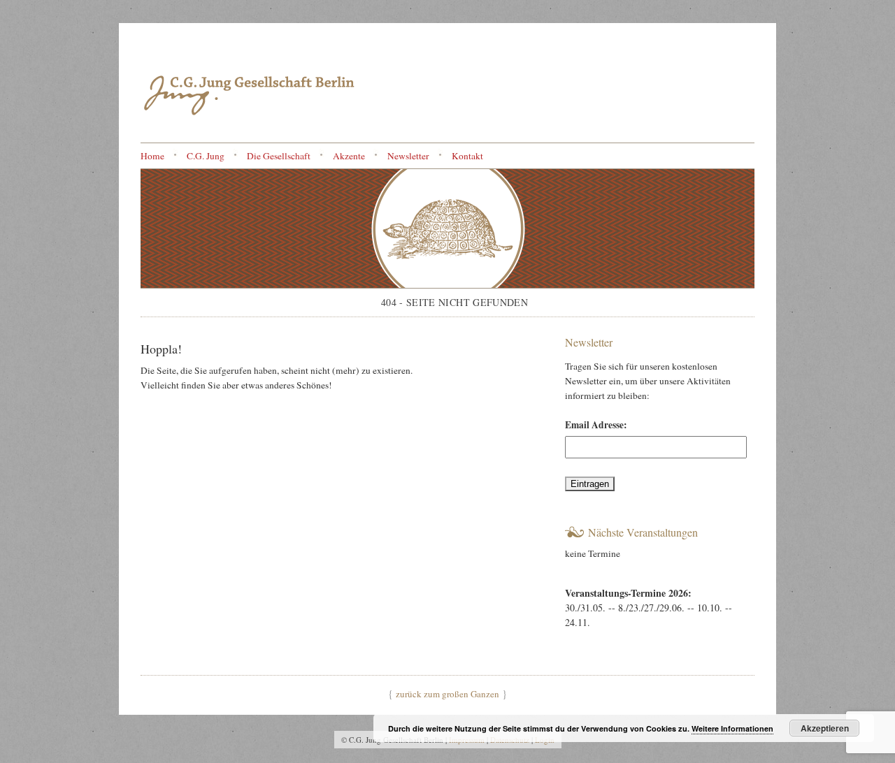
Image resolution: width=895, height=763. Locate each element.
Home (152, 156)
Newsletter (408, 156)
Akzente (349, 156)
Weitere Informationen (732, 728)
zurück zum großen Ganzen (447, 694)
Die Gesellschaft (278, 156)
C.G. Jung (205, 156)
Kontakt (467, 156)
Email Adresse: (596, 425)
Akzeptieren (825, 728)
